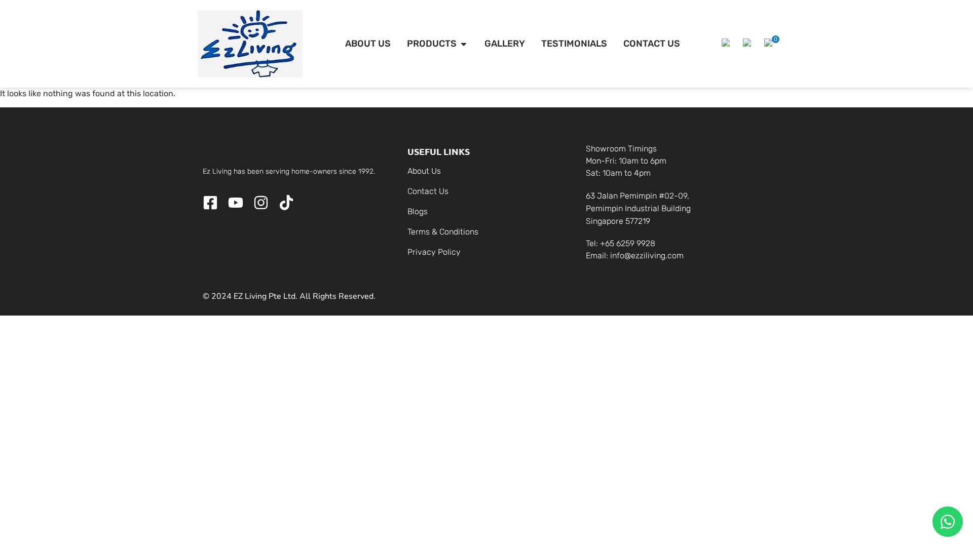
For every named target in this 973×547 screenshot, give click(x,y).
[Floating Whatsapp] (947, 521)
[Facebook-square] (210, 202)
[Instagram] (261, 202)
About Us (424, 171)
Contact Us (427, 191)
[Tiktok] (286, 202)
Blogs (417, 211)
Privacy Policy (434, 252)
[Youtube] (235, 202)
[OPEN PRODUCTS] (463, 44)
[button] (727, 44)
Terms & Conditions (442, 232)
